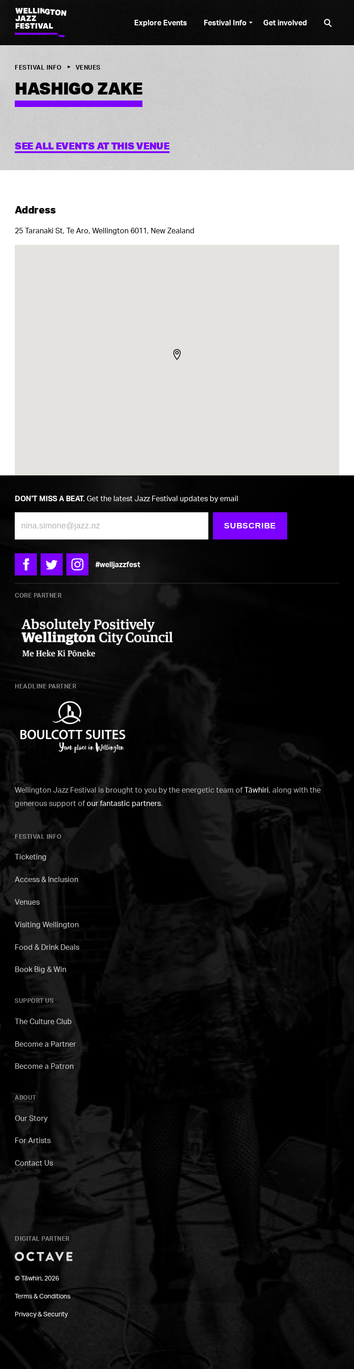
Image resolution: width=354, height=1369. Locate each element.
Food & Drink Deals (47, 947)
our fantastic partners (124, 803)
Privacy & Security (41, 1314)
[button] (177, 354)
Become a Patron (44, 1066)
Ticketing (31, 856)
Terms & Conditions (43, 1296)
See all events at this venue (92, 145)
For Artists (33, 1140)
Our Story (31, 1118)
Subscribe (250, 525)
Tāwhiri (256, 789)
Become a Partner (45, 1044)
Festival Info (38, 67)
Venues (88, 67)
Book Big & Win (40, 969)
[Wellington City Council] (96, 635)
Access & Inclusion (46, 879)
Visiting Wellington (47, 924)
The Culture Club (43, 1021)
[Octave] (43, 1256)
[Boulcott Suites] (72, 726)
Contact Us (34, 1163)
